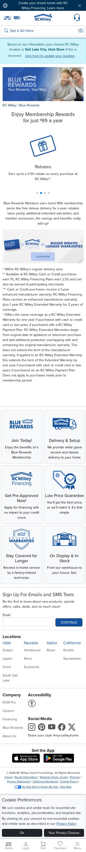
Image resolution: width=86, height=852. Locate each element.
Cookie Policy (69, 781)
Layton (7, 658)
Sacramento (72, 658)
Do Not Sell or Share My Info (40, 787)
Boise (51, 650)
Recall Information (26, 777)
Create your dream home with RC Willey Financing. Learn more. (43, 5)
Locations (12, 636)
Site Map (65, 787)
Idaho (52, 643)
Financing (10, 719)
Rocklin (68, 650)
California (72, 643)
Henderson (32, 650)
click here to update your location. (50, 55)
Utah (7, 643)
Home (8, 777)
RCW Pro (9, 702)
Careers (8, 710)
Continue (69, 622)
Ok (22, 832)
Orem (7, 667)
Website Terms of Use (54, 777)
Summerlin (31, 667)
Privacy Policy (66, 823)
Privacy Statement (18, 781)
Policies (75, 777)
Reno (28, 658)
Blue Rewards (29, 105)
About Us (9, 736)
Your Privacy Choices (64, 832)
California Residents (45, 781)
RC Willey (9, 105)
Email (6, 615)
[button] (18, 5)
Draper (8, 650)
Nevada (31, 643)
